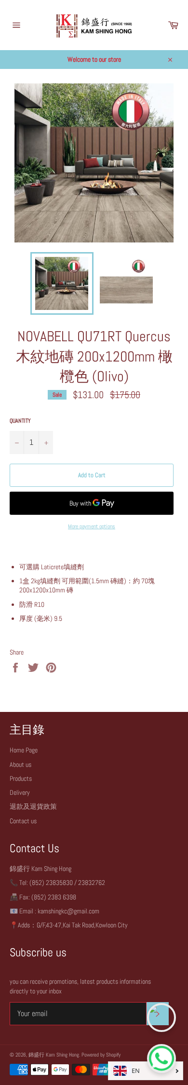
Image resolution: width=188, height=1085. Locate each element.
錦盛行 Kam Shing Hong (53, 1054)
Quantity (20, 421)
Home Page (24, 750)
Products (21, 778)
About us (20, 764)
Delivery (20, 792)
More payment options (91, 526)
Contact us (23, 821)
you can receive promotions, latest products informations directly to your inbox (80, 986)
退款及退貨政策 (33, 806)
